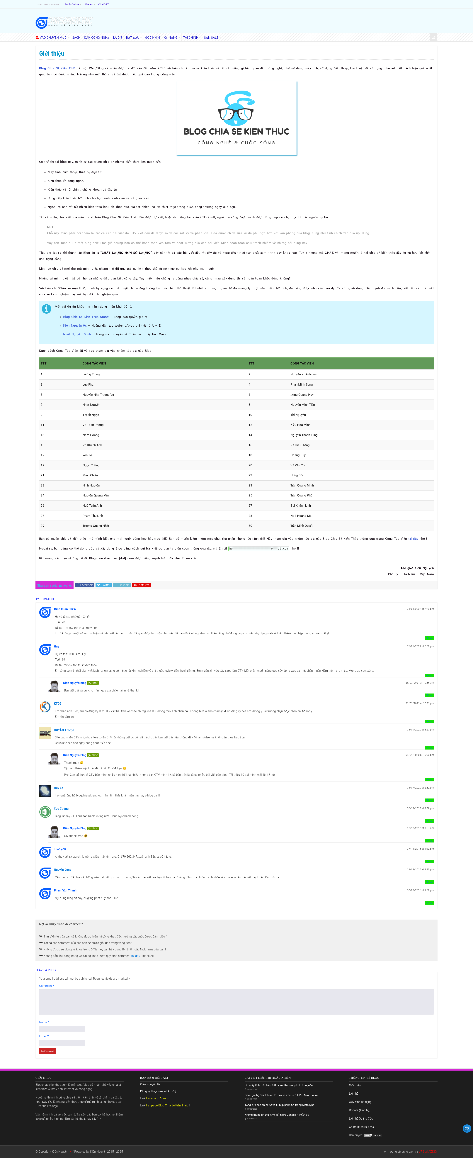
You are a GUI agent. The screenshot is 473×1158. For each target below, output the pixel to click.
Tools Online (72, 4)
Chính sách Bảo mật (362, 1127)
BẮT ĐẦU (132, 37)
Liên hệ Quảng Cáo (361, 1118)
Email (44, 1036)
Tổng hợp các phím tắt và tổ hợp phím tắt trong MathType (279, 1105)
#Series (88, 4)
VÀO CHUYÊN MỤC (53, 37)
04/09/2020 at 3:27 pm (420, 729)
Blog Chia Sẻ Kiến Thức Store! (86, 317)
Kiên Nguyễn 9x (75, 325)
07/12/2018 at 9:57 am (420, 828)
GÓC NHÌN (152, 37)
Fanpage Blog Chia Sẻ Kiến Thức (167, 1105)
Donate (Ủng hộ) (359, 1110)
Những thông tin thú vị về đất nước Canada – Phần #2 (277, 1114)
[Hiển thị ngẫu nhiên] (433, 37)
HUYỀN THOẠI (64, 730)
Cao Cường (61, 808)
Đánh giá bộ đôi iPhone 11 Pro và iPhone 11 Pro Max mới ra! (281, 1095)
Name (44, 1022)
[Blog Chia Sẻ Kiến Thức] (64, 22)
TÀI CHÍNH (190, 37)
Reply (429, 638)
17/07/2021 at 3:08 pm (420, 646)
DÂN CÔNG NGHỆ (96, 37)
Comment (46, 986)
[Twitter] (385, 1151)
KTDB (57, 703)
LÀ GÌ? (117, 37)
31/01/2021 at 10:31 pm (420, 703)
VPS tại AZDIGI (428, 1151)
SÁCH (76, 37)
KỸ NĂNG (171, 37)
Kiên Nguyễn (60, 1151)
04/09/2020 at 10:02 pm (420, 754)
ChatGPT (103, 4)
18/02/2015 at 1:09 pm (420, 890)
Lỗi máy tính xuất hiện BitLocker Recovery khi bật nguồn (279, 1085)
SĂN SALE (211, 37)
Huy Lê (58, 788)
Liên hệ (353, 1093)
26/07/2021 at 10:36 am (420, 682)
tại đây (413, 538)
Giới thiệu (355, 1085)
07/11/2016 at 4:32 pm (420, 848)
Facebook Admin (157, 1098)
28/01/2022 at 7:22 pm (420, 608)
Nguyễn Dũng (62, 870)
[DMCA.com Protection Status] (373, 1135)
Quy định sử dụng (360, 1102)
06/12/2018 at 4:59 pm (420, 808)
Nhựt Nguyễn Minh (77, 334)
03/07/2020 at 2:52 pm (420, 787)
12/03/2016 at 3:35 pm (420, 869)
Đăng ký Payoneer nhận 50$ (158, 1091)
